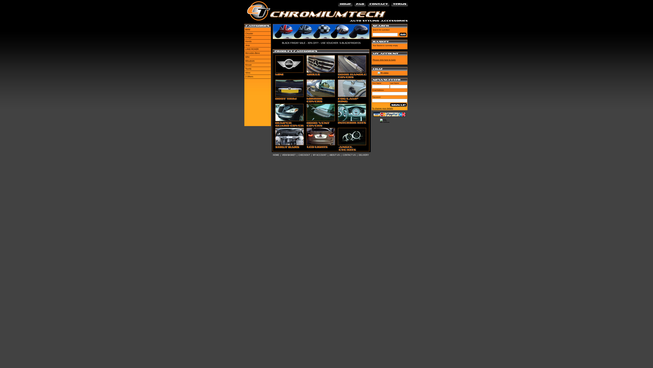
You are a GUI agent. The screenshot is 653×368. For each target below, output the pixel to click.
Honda (248, 41)
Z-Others (249, 76)
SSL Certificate (384, 122)
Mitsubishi (250, 61)
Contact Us (349, 155)
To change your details (382, 108)
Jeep (247, 45)
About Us (334, 155)
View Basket (289, 155)
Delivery (364, 155)
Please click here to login (384, 60)
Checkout (304, 155)
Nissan (248, 65)
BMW (247, 29)
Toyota (248, 69)
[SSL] (383, 120)
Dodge (248, 37)
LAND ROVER (252, 49)
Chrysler (249, 33)
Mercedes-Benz (252, 53)
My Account (319, 155)
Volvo (247, 73)
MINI (247, 57)
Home (276, 155)
